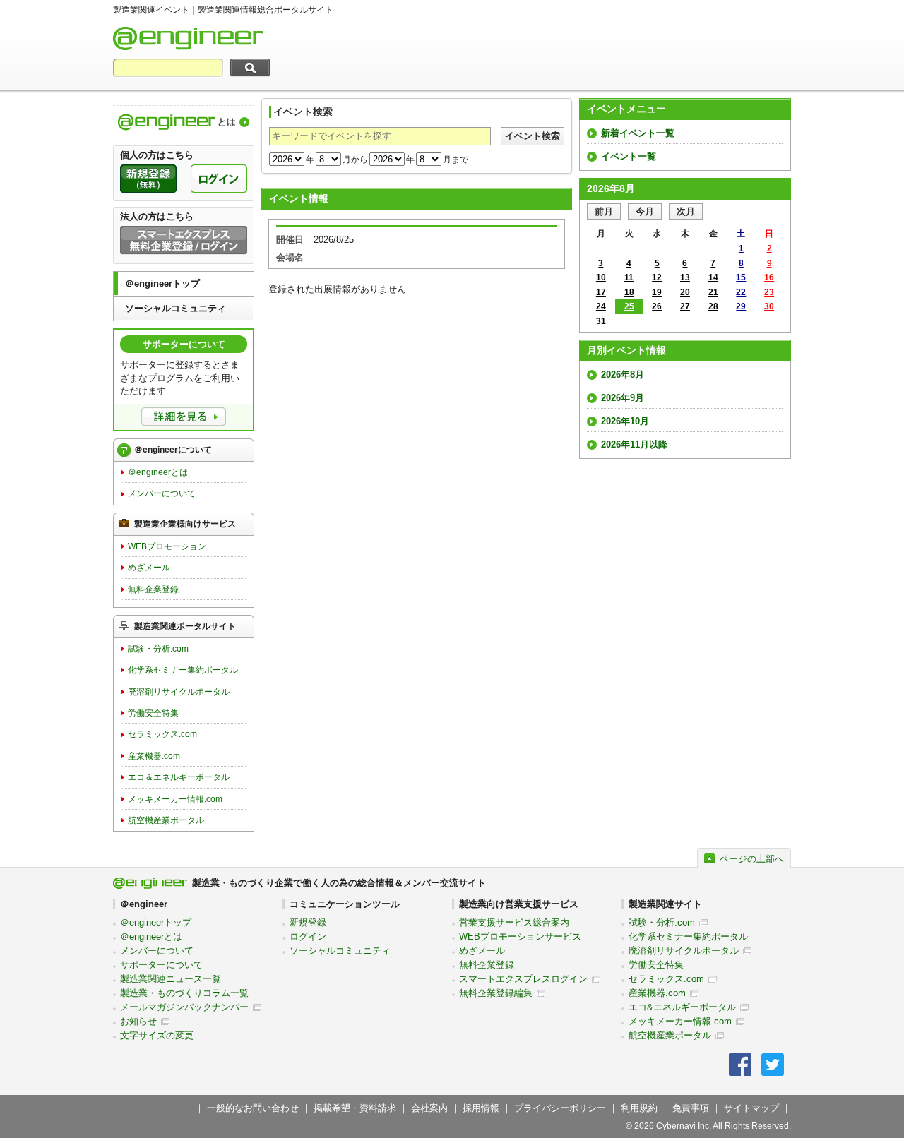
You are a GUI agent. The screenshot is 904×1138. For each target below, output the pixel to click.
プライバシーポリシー (560, 1108)
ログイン (308, 936)
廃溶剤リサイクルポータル (179, 692)
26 (657, 306)
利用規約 (639, 1108)
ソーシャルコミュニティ (175, 308)
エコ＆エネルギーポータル (179, 777)
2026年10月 (625, 421)
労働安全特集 (153, 713)
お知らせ (138, 1021)
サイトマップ (751, 1108)
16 (769, 277)
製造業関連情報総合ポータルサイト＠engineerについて (183, 122)
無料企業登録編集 (496, 993)
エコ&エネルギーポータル (682, 1007)
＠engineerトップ (162, 283)
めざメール (149, 568)
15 (741, 277)
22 (741, 292)
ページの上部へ (752, 858)
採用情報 (481, 1108)
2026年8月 (622, 374)
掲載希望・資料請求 (355, 1108)
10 (601, 277)
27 (685, 306)
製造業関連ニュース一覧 (170, 979)
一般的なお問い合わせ (253, 1108)
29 (741, 306)
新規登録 (308, 922)
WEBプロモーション (167, 546)
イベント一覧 (628, 156)
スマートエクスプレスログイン (523, 979)
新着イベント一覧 (637, 133)
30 (769, 306)
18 (629, 292)
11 (629, 277)
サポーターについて (161, 964)
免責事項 (690, 1108)
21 (713, 292)
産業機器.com (154, 756)
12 (657, 277)
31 (601, 321)
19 (657, 292)
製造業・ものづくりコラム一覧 (184, 993)
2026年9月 (622, 398)
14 (713, 277)
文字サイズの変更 (157, 1035)
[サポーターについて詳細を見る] (183, 416)
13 (685, 277)
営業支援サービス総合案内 (514, 922)
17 (601, 292)
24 (601, 306)
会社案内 (429, 1108)
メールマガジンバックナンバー (184, 1007)
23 (769, 292)
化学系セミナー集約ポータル (183, 670)
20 (685, 292)
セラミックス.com (162, 734)
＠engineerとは (158, 472)
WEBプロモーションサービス (520, 936)
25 (629, 306)
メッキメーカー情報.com (175, 799)
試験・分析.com (158, 649)
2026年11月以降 (634, 444)
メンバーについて (162, 493)
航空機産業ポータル (166, 820)
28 (713, 306)
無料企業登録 (153, 589)
